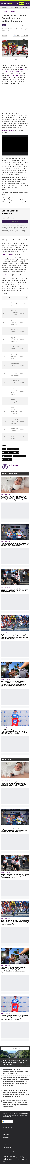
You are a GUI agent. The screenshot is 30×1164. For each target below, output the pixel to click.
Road (3, 449)
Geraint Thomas (7, 254)
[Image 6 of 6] (25, 48)
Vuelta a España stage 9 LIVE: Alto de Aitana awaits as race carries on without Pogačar (15, 1062)
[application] (15, 144)
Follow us (17, 35)
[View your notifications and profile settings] (17, 3)
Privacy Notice (22, 227)
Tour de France (10, 71)
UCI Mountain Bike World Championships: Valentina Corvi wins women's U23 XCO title (15, 1071)
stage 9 (18, 71)
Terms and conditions (7, 1127)
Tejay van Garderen (14, 75)
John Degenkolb (7, 275)
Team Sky (16, 452)
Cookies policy (5, 1137)
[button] (28, 3)
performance (23, 69)
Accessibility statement (8, 1141)
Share (5, 35)
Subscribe (21, 3)
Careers (4, 1144)
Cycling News (11, 25)
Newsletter (25, 35)
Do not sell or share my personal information (13, 1151)
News (3, 25)
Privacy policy (5, 1134)
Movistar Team (6, 452)
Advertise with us (6, 1147)
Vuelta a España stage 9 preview (18, 7)
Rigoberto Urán (6, 456)
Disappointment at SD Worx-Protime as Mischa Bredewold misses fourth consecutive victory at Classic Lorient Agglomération (15, 1103)
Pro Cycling (4, 11)
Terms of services (20, 225)
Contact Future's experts (8, 1131)
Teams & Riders (12, 11)
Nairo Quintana (6, 459)
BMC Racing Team (13, 449)
